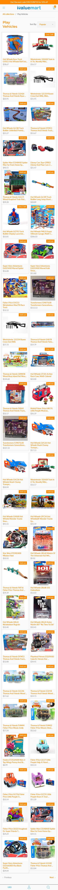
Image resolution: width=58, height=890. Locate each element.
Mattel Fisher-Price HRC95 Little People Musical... (41, 409)
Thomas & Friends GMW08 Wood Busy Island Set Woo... (14, 375)
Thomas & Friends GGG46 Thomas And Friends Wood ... (15, 692)
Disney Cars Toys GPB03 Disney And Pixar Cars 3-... (41, 163)
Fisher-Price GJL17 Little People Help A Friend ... (40, 761)
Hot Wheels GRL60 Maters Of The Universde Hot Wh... (42, 554)
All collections (8, 14)
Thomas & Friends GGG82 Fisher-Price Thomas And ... (41, 864)
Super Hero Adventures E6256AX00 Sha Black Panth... (12, 865)
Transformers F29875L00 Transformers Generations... (41, 303)
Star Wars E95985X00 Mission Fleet (12, 554)
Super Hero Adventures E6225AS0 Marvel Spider (13, 267)
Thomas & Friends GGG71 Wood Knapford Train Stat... (14, 198)
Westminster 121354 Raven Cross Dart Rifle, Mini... (41, 95)
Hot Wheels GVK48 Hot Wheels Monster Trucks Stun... (13, 518)
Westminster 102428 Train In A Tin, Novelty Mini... (42, 60)
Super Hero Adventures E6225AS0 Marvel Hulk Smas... (40, 268)
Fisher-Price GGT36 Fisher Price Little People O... (13, 795)
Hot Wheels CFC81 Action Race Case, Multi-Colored (41, 375)
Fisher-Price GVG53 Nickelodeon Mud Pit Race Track (14, 305)
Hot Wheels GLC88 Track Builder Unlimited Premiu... (14, 129)
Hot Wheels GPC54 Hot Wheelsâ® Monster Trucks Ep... (41, 518)
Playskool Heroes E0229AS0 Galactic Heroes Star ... (42, 657)
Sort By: (33, 24)
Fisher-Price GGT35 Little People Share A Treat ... (40, 795)
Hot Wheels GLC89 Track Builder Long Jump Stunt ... (41, 198)
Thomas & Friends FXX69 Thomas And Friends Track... (14, 409)
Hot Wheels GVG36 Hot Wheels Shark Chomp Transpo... (40, 445)
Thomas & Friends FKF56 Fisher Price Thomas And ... (14, 588)
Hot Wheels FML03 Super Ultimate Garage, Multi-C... (41, 232)
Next (52, 877)
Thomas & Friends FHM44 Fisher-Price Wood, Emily (13, 726)
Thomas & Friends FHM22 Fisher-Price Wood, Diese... (41, 726)
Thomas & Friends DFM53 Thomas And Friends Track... (41, 129)
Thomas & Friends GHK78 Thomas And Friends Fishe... (41, 340)
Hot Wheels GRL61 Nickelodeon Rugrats (11, 623)
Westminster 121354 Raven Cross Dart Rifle (14, 340)
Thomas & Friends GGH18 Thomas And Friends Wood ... (42, 692)
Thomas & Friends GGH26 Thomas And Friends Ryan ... (14, 95)
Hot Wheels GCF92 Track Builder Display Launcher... (13, 232)
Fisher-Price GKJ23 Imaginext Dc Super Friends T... (15, 830)
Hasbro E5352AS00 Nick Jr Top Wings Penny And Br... (14, 761)
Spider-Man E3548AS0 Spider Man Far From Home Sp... (15, 163)
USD (10, 887)
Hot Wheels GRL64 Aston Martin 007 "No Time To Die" (42, 623)
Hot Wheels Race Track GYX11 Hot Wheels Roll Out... (15, 60)
